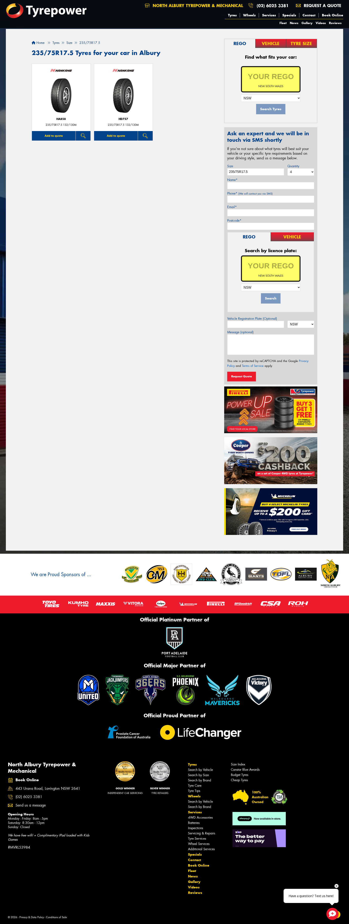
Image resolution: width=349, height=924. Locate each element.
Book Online (332, 15)
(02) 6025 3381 (273, 5)
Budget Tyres (239, 775)
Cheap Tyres (239, 780)
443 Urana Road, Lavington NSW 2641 (48, 788)
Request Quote (241, 376)
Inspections (195, 828)
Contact (309, 15)
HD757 (123, 119)
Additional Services (201, 849)
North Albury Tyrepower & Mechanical (197, 5)
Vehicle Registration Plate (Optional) (252, 318)
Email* (232, 207)
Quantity (293, 166)
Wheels (249, 15)
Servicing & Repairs (201, 833)
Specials (289, 15)
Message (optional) (240, 332)
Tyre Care (194, 785)
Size (230, 166)
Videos (321, 23)
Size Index (238, 764)
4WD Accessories (200, 817)
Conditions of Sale (56, 917)
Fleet (283, 23)
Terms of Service (253, 366)
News (294, 23)
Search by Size (198, 775)
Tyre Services (197, 838)
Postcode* (234, 220)
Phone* (250, 193)
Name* (232, 180)
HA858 (61, 119)
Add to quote (54, 136)
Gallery (307, 23)
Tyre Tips (194, 791)
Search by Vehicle (200, 770)
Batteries (194, 823)
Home (39, 43)
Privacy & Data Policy (31, 917)
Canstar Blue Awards (245, 769)
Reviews (335, 23)
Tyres (232, 15)
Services (269, 15)
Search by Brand (199, 780)
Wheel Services (198, 844)
